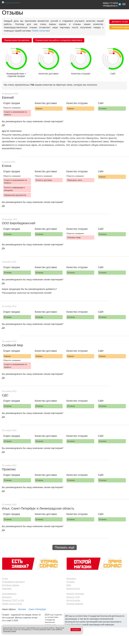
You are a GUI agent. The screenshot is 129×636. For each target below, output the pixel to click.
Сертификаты (9, 593)
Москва (22, 609)
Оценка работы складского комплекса (58, 40)
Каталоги (6, 597)
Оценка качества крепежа (16, 40)
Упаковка (6, 588)
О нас (5, 578)
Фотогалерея (73, 600)
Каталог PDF (73, 597)
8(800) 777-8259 (110, 3)
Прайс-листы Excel (12, 603)
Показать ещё (64, 547)
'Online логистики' (41, 30)
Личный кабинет (74, 603)
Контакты (71, 578)
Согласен (76, 630)
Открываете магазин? (13, 582)
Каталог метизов (75, 593)
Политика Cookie (9, 631)
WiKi (68, 585)
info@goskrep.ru (110, 6)
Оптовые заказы (10, 585)
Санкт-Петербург (37, 609)
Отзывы (70, 582)
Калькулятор (73, 588)
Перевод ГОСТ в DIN (13, 600)
